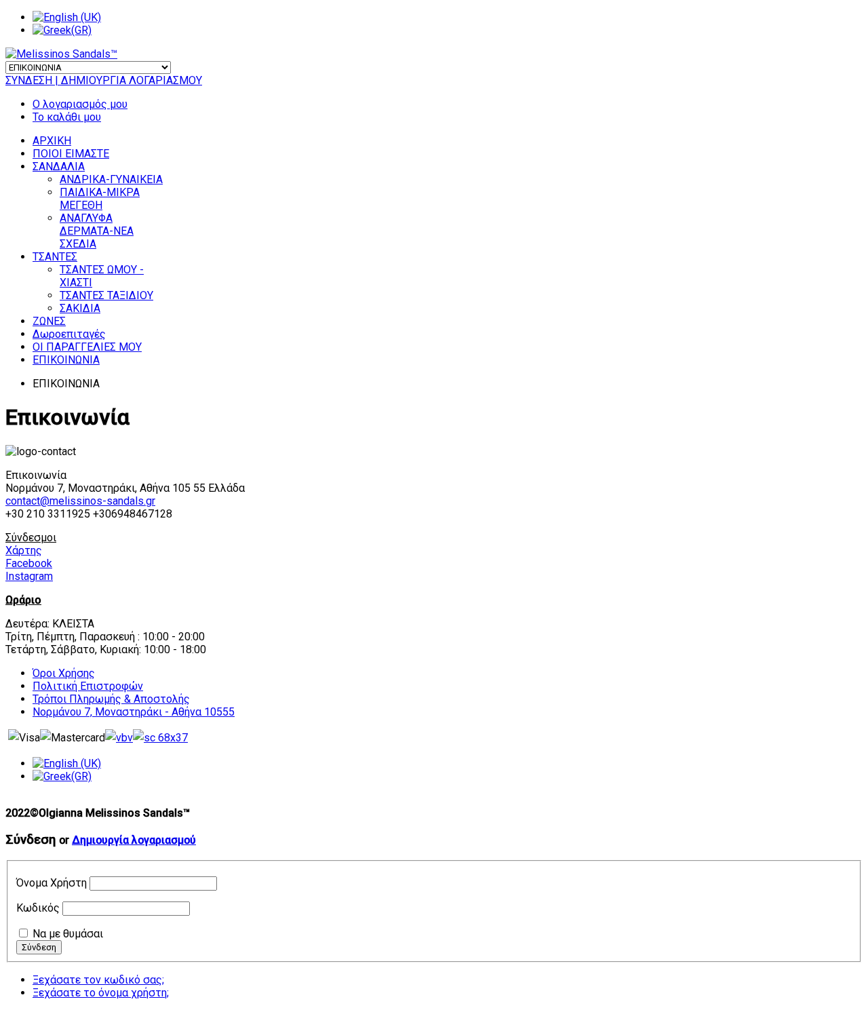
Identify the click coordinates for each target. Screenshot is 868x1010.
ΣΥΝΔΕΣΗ (30, 80)
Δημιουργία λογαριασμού (134, 840)
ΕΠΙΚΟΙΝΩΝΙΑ (66, 359)
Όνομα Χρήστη (51, 882)
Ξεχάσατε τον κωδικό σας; (98, 979)
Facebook (28, 563)
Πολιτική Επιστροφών (88, 686)
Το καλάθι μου (67, 117)
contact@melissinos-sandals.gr (80, 500)
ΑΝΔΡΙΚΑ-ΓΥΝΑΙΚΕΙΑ (111, 179)
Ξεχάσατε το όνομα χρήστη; (101, 992)
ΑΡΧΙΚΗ (52, 140)
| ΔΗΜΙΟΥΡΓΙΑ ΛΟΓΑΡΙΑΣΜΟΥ (128, 80)
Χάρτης (23, 550)
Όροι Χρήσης (64, 673)
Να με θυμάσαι (68, 933)
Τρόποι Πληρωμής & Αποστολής (111, 699)
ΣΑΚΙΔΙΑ (80, 308)
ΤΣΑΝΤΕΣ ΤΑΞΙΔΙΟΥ (106, 295)
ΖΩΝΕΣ (49, 321)
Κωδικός (38, 907)
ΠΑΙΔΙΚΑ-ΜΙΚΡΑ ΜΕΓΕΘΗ (100, 199)
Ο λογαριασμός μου (80, 104)
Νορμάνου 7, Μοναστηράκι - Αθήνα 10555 (134, 711)
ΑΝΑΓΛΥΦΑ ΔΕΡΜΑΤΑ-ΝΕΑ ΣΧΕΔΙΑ (97, 231)
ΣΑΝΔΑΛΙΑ (59, 166)
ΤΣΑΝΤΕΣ (55, 256)
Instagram (29, 576)
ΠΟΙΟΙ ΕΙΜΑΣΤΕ (71, 153)
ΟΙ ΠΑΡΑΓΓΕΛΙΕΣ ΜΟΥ (87, 347)
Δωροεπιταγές (69, 334)
